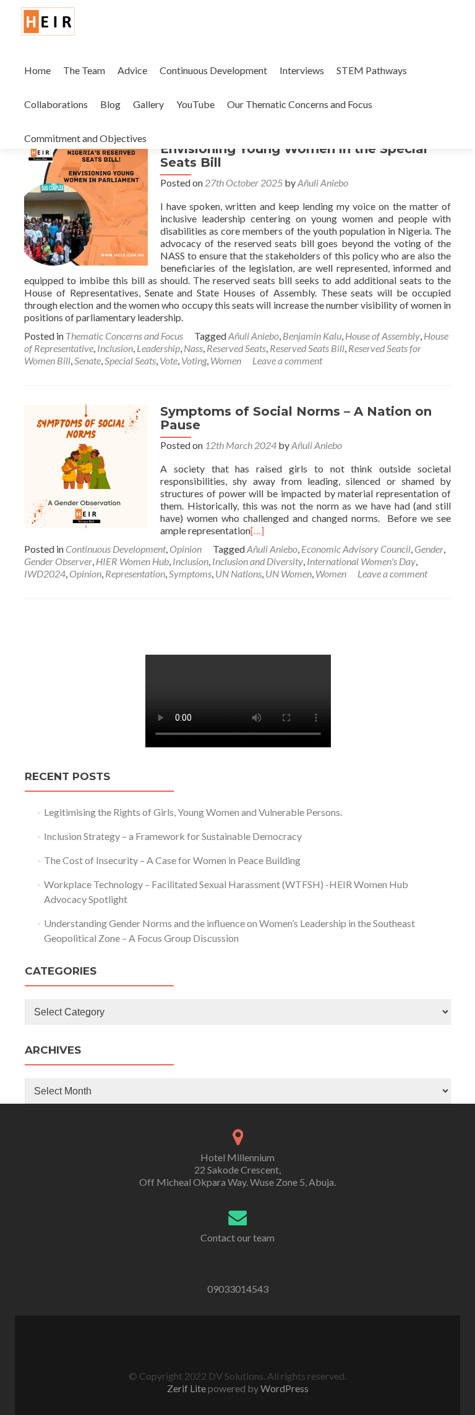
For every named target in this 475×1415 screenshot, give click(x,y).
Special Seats (130, 360)
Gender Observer (58, 561)
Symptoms (190, 573)
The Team (84, 70)
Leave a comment (287, 360)
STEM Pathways (371, 70)
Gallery (148, 104)
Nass (193, 348)
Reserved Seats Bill (307, 348)
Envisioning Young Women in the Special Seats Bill (293, 155)
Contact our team (237, 1237)
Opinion (185, 549)
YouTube (195, 104)
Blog (110, 104)
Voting (194, 360)
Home (37, 70)
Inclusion (115, 348)
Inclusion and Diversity (257, 561)
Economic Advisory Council (356, 549)
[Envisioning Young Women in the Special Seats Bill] (86, 202)
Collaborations (56, 104)
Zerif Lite (187, 1388)
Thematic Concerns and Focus (124, 336)
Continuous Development (213, 70)
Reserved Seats (236, 348)
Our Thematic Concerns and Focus (299, 104)
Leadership (158, 348)
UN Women (288, 573)
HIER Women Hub (132, 561)
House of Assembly (382, 336)
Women (225, 360)
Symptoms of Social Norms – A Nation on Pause (296, 418)
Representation (135, 573)
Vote (169, 360)
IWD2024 (45, 573)
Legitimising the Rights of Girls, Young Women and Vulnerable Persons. (194, 812)
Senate (87, 360)
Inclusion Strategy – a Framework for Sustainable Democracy (173, 836)
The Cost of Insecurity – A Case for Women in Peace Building (172, 860)
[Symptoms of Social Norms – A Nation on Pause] (86, 465)
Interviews (302, 70)
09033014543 (237, 1289)
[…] (257, 530)
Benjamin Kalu (312, 336)
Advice (132, 70)
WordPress (284, 1388)
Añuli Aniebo (322, 182)
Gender (428, 549)
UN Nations (238, 573)
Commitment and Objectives (85, 138)
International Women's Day (361, 561)
